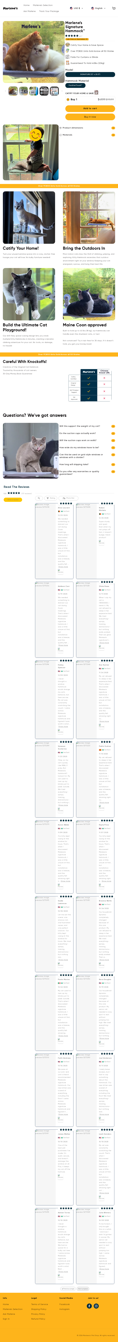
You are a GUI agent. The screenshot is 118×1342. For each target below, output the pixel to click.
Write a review (12, 500)
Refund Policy (38, 1319)
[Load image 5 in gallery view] (54, 91)
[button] (114, 8)
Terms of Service (39, 1304)
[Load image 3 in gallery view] (33, 91)
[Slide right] (62, 91)
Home (6, 1304)
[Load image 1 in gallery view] (13, 91)
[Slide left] (5, 91)
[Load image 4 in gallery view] (44, 91)
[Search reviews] (39, 498)
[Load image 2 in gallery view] (23, 91)
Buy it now (90, 117)
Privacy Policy (38, 1314)
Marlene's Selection (12, 1309)
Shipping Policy (38, 1309)
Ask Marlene (9, 1314)
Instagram (64, 1309)
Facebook (64, 1304)
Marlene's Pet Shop (91, 1335)
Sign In (6, 1319)
